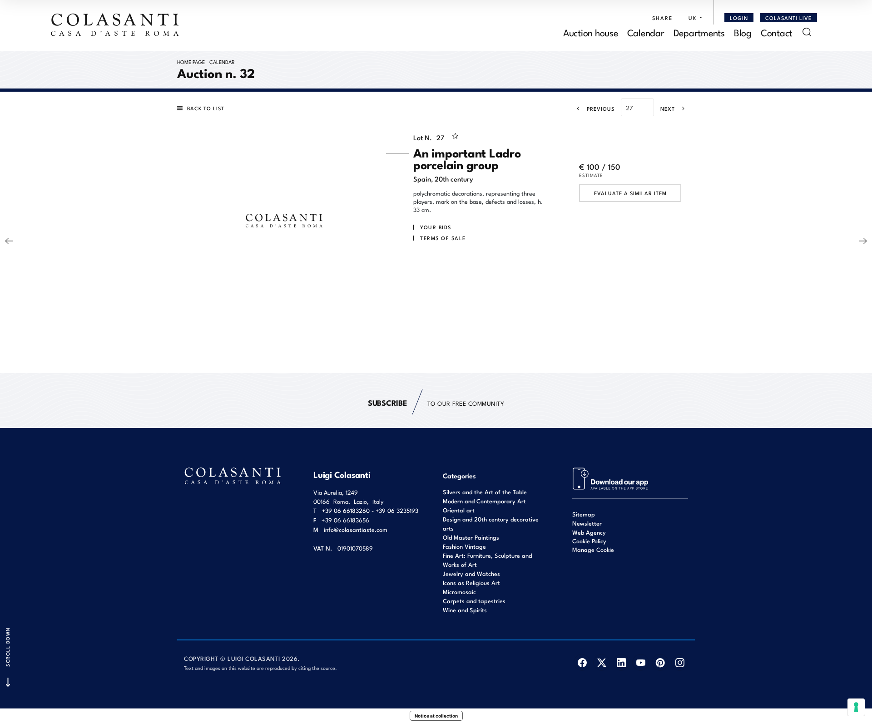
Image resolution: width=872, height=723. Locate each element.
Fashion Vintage (464, 546)
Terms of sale (443, 237)
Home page (191, 61)
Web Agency (589, 532)
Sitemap (583, 514)
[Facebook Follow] (582, 662)
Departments (699, 32)
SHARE (662, 17)
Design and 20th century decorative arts (491, 523)
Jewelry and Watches (471, 573)
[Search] (807, 32)
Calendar (645, 32)
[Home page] (115, 24)
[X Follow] (601, 662)
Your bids (435, 227)
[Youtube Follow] (640, 662)
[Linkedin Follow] (621, 662)
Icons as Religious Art (471, 582)
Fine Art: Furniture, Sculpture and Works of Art (487, 560)
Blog (743, 32)
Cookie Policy (589, 541)
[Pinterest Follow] (660, 662)
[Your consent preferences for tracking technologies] (856, 707)
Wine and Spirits (465, 609)
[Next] (863, 241)
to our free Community (436, 402)
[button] (693, 18)
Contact (776, 32)
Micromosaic (459, 591)
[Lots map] (610, 477)
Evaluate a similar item (630, 193)
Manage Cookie (593, 549)
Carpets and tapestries (474, 600)
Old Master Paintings (471, 537)
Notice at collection (436, 715)
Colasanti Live (788, 17)
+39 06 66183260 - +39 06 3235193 (370, 510)
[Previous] (9, 241)
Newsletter (587, 523)
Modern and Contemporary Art (484, 501)
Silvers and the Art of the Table (485, 491)
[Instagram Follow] (679, 662)
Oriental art (459, 510)
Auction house (590, 32)
